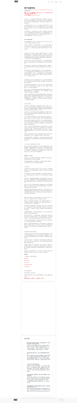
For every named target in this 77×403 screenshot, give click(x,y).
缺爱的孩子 (26, 258)
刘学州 (36, 9)
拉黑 (52, 9)
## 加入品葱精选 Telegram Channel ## (32, 15)
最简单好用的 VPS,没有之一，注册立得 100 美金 (34, 278)
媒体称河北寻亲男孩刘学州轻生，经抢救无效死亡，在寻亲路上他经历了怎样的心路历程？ (38, 343)
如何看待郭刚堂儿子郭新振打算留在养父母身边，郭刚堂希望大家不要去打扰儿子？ (38, 386)
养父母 (49, 9)
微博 (43, 9)
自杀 (45, 9)
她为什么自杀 (26, 262)
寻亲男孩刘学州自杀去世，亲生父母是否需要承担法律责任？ (38, 353)
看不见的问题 (26, 260)
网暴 (50, 9)
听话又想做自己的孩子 (28, 264)
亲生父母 (41, 9)
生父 (37, 9)
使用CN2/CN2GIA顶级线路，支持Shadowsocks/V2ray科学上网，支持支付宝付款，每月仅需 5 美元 (38, 13)
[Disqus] (38, 298)
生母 (39, 9)
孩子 (46, 9)
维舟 (26, 9)
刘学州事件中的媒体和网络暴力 (33, 364)
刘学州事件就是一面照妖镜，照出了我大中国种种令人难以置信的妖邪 (38, 375)
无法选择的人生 (27, 266)
